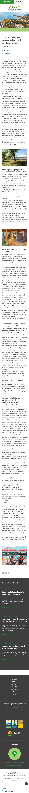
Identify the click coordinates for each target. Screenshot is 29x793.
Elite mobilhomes (21, 465)
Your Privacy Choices (14, 788)
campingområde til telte (10, 189)
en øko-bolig (7, 196)
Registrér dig (14, 708)
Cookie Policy (15, 778)
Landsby (14, 681)
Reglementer (14, 689)
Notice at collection (8, 791)
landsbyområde (8, 194)
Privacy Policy (8, 778)
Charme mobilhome (11, 456)
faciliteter (4, 258)
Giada (13, 465)
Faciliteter (14, 686)
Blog (14, 691)
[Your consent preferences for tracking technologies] (2, 790)
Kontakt (18, 2)
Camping (14, 679)
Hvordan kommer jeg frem (14, 765)
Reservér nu (7, 2)
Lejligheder (14, 684)
